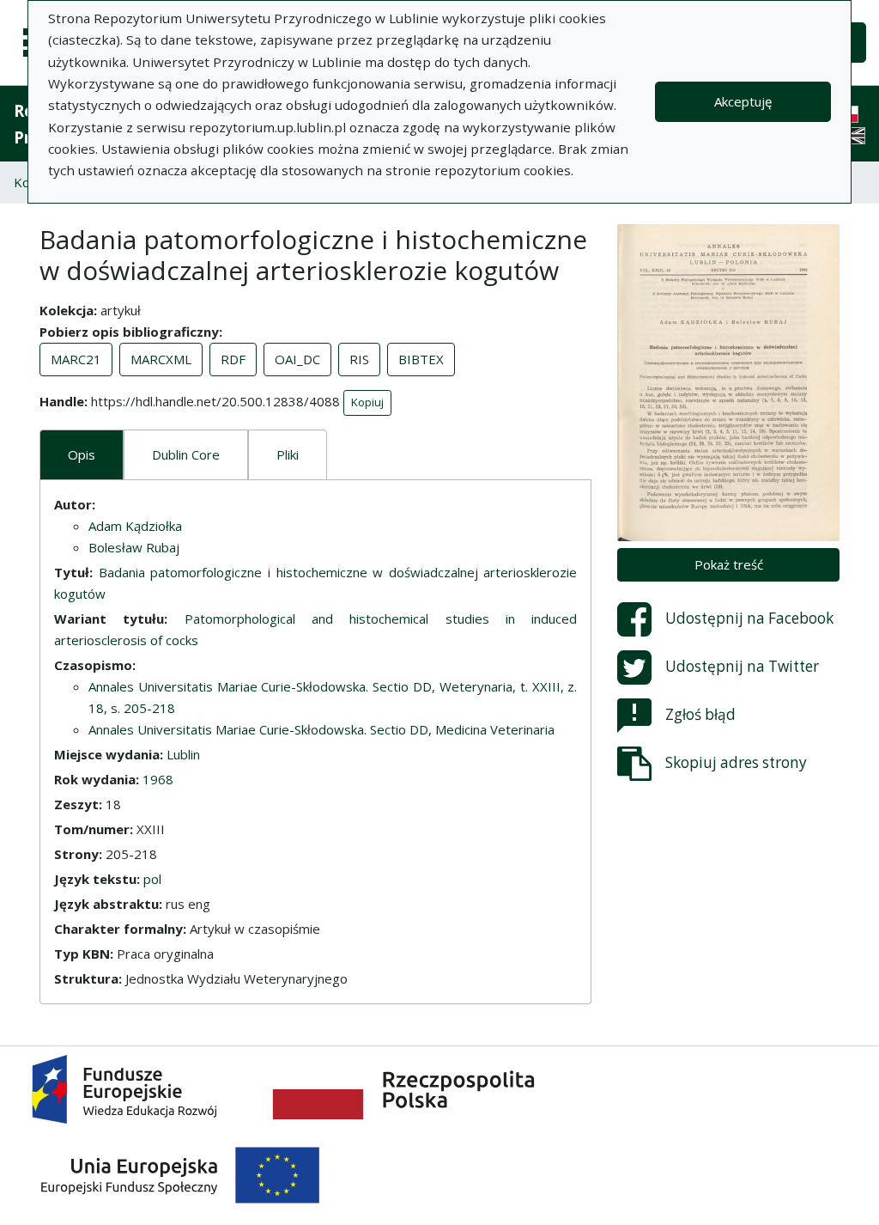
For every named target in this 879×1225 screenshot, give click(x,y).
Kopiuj (367, 402)
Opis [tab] (81, 454)
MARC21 (76, 359)
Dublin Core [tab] (186, 454)
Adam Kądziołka (135, 525)
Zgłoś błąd (700, 714)
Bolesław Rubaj (133, 547)
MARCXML (160, 359)
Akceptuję (743, 101)
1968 (157, 779)
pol (152, 878)
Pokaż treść (728, 564)
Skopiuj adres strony (736, 762)
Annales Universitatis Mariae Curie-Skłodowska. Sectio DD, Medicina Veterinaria (321, 729)
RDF (233, 359)
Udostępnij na (749, 618)
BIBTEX (421, 359)
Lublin (183, 754)
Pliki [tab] (287, 454)
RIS (359, 359)
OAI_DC (297, 359)
